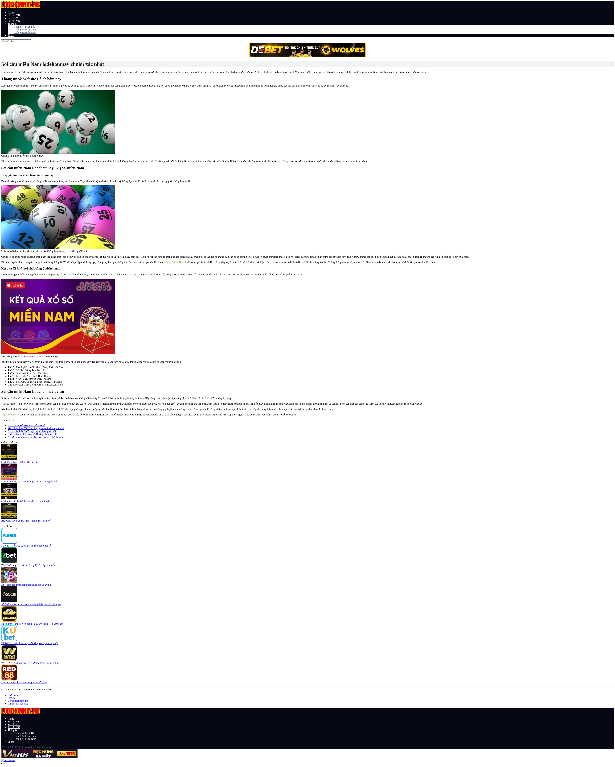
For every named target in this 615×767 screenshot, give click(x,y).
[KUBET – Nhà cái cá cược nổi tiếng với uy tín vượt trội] (9, 640)
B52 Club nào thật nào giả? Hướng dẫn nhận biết (32, 434)
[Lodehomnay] (20, 6)
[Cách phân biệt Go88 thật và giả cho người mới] (9, 498)
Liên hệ (11, 698)
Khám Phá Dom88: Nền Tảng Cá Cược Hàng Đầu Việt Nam (32, 623)
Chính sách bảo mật (18, 703)
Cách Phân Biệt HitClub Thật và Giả (26, 425)
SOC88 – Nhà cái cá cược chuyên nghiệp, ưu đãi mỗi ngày (31, 604)
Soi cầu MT (14, 18)
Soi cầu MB (14, 15)
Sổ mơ (11, 35)
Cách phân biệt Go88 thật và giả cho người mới (32, 431)
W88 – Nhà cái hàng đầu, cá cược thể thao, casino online (30, 663)
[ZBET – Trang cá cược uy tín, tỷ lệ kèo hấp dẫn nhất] (9, 562)
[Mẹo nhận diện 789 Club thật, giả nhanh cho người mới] (9, 478)
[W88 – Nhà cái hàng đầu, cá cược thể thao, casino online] (9, 660)
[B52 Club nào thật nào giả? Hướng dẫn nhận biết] (9, 517)
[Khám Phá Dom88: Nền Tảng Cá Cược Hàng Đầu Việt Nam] (9, 621)
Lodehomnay (12, 414)
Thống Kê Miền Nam (25, 32)
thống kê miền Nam (174, 262)
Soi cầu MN (14, 21)
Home (11, 12)
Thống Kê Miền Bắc (24, 26)
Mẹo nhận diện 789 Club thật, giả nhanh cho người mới (36, 428)
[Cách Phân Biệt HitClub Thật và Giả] (9, 459)
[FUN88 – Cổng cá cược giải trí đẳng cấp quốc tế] (9, 542)
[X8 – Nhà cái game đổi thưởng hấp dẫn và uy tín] (9, 581)
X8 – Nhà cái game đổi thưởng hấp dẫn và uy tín (26, 584)
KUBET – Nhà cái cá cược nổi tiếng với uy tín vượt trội (29, 643)
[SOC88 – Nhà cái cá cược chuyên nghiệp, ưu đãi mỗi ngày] (9, 601)
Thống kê (12, 23)
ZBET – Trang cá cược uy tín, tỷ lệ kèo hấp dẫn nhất (28, 565)
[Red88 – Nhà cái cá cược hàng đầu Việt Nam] (9, 679)
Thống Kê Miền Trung (25, 29)
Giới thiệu (13, 695)
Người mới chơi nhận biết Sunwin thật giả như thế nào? (36, 437)
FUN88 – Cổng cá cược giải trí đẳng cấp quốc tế (26, 545)
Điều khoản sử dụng (18, 700)
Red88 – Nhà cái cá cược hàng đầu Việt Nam (24, 682)
